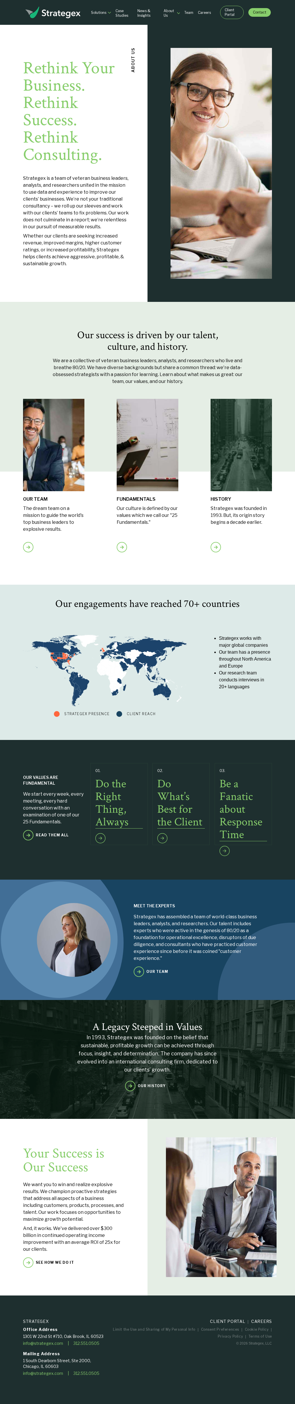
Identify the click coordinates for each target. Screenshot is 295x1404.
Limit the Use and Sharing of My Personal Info (154, 1329)
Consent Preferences (220, 1329)
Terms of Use (260, 1336)
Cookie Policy (257, 1329)
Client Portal (227, 1321)
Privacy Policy (230, 1336)
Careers (261, 1321)
